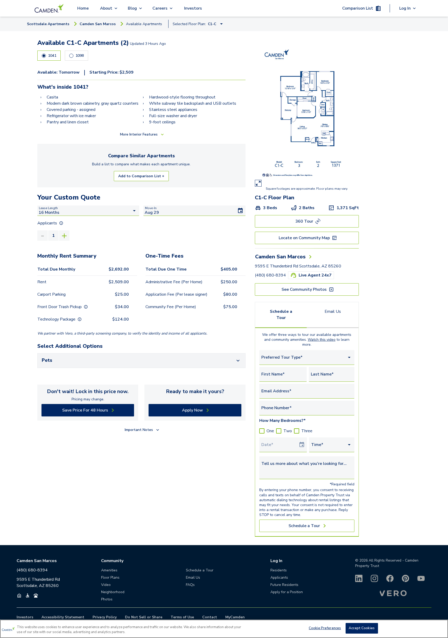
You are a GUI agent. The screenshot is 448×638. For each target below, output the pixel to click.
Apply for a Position (286, 592)
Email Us (333, 311)
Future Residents (284, 584)
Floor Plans (110, 577)
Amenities (109, 570)
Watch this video (321, 339)
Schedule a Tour (281, 315)
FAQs (190, 584)
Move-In (151, 208)
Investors (193, 8)
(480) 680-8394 (270, 275)
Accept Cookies (362, 628)
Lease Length (48, 208)
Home (83, 8)
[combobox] (306, 357)
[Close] (439, 628)
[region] (224, 629)
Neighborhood (112, 592)
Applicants (279, 577)
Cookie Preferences (325, 628)
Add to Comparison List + (141, 176)
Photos (107, 599)
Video (106, 584)
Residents (278, 570)
